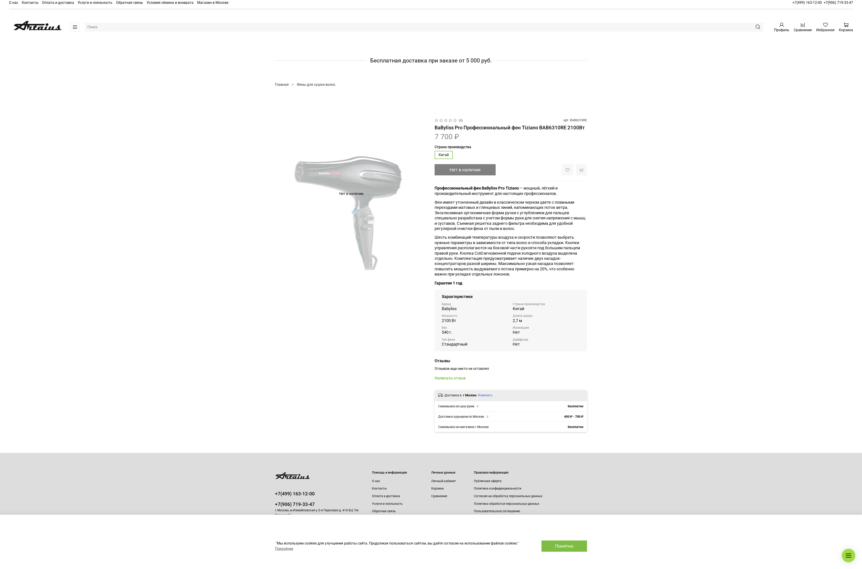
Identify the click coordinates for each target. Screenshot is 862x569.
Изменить (485, 395)
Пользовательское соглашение (497, 511)
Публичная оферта (487, 481)
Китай (444, 155)
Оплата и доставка (58, 2)
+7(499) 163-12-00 (807, 2)
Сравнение (439, 496)
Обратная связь (129, 2)
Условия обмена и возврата (170, 2)
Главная (282, 84)
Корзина (437, 488)
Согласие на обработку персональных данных (508, 496)
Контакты (30, 2)
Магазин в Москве (212, 2)
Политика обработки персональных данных (506, 504)
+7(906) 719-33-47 (838, 2)
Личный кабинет (443, 481)
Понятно (564, 546)
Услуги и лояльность (95, 2)
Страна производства (453, 147)
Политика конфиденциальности (497, 488)
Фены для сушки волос (316, 84)
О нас (13, 2)
